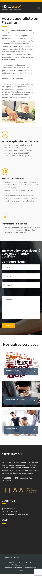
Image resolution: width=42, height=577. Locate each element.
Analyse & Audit (12, 370)
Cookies (20, 570)
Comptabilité (11, 428)
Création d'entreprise (15, 399)
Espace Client (30, 567)
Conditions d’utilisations (13, 567)
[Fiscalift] (11, 7)
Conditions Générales (20, 565)
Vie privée (12, 562)
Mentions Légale (25, 562)
